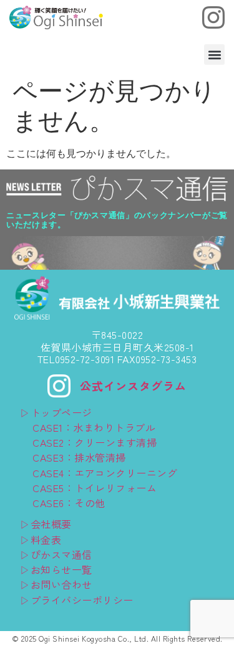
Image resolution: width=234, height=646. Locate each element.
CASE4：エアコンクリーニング (104, 472)
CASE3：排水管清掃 (79, 457)
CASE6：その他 (68, 502)
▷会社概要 (46, 523)
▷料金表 (40, 539)
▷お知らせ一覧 (56, 569)
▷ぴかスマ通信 (56, 554)
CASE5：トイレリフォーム (94, 487)
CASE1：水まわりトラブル (93, 427)
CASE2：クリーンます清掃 (94, 442)
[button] (214, 54)
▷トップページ (56, 412)
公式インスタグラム (133, 386)
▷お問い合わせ (56, 584)
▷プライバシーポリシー (77, 599)
